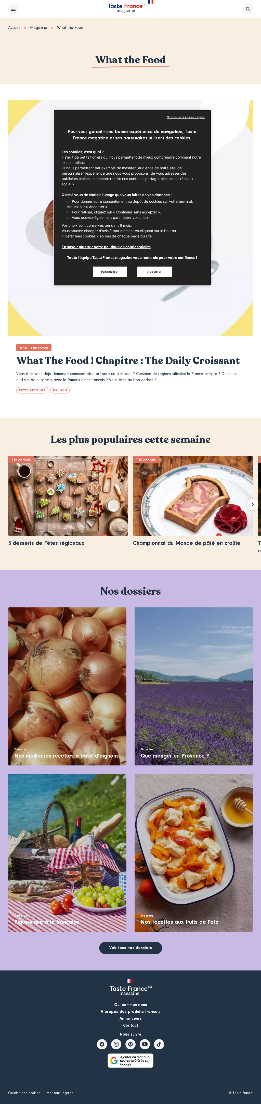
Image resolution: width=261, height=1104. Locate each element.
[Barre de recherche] (248, 9)
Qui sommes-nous (130, 1004)
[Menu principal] (13, 9)
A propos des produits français (131, 1011)
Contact (130, 1025)
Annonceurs (131, 1018)
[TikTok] (159, 1044)
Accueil (14, 27)
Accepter (154, 271)
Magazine (38, 27)
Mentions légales (60, 1093)
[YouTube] (145, 1044)
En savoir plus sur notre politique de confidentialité (106, 247)
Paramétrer (110, 271)
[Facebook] (102, 1044)
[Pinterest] (130, 1044)
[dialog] (132, 197)
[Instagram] (116, 1044)
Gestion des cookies (24, 1093)
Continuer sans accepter (186, 117)
